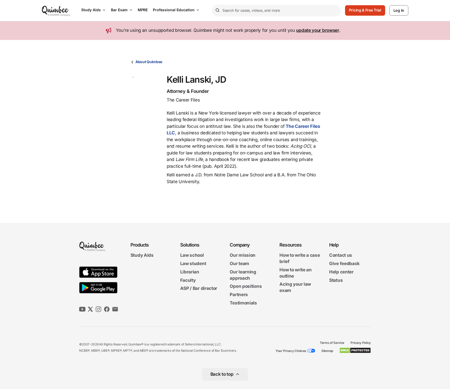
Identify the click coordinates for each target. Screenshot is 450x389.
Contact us (340, 255)
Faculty (188, 280)
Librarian (189, 271)
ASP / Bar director (198, 288)
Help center (341, 271)
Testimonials (243, 303)
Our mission (242, 255)
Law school (192, 255)
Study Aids (91, 10)
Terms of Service (332, 343)
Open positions (246, 286)
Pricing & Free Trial (365, 10)
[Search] (217, 10)
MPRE (143, 10)
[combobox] (276, 10)
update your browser (317, 30)
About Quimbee (148, 61)
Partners (239, 294)
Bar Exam (119, 10)
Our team (239, 263)
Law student (193, 263)
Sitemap (327, 351)
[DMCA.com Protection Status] (355, 350)
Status (336, 280)
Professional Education (174, 10)
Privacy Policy (361, 343)
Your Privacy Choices (291, 351)
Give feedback (344, 263)
